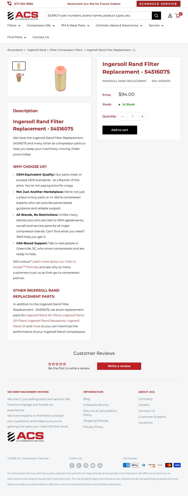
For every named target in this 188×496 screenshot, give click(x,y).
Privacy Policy (93, 427)
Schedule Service (96, 405)
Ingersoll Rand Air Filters (44, 315)
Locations (145, 422)
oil (51, 197)
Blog (86, 399)
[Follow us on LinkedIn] (99, 465)
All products (15, 50)
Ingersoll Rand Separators (47, 320)
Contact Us (41, 37)
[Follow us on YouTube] (92, 465)
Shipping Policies (96, 421)
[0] (177, 15)
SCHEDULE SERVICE (158, 4)
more (37, 326)
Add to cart (119, 130)
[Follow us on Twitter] (79, 465)
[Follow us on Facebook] (72, 465)
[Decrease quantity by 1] (122, 116)
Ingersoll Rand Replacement (124, 81)
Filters (11, 25)
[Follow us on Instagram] (85, 465)
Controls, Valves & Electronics (117, 25)
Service (154, 25)
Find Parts (14, 37)
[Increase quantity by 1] (142, 116)
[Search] (156, 16)
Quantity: (109, 116)
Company (145, 399)
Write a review (119, 366)
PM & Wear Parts (73, 25)
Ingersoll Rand (36, 50)
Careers (143, 405)
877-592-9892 (23, 4)
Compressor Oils (39, 25)
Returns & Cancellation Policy (100, 413)
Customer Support (152, 417)
